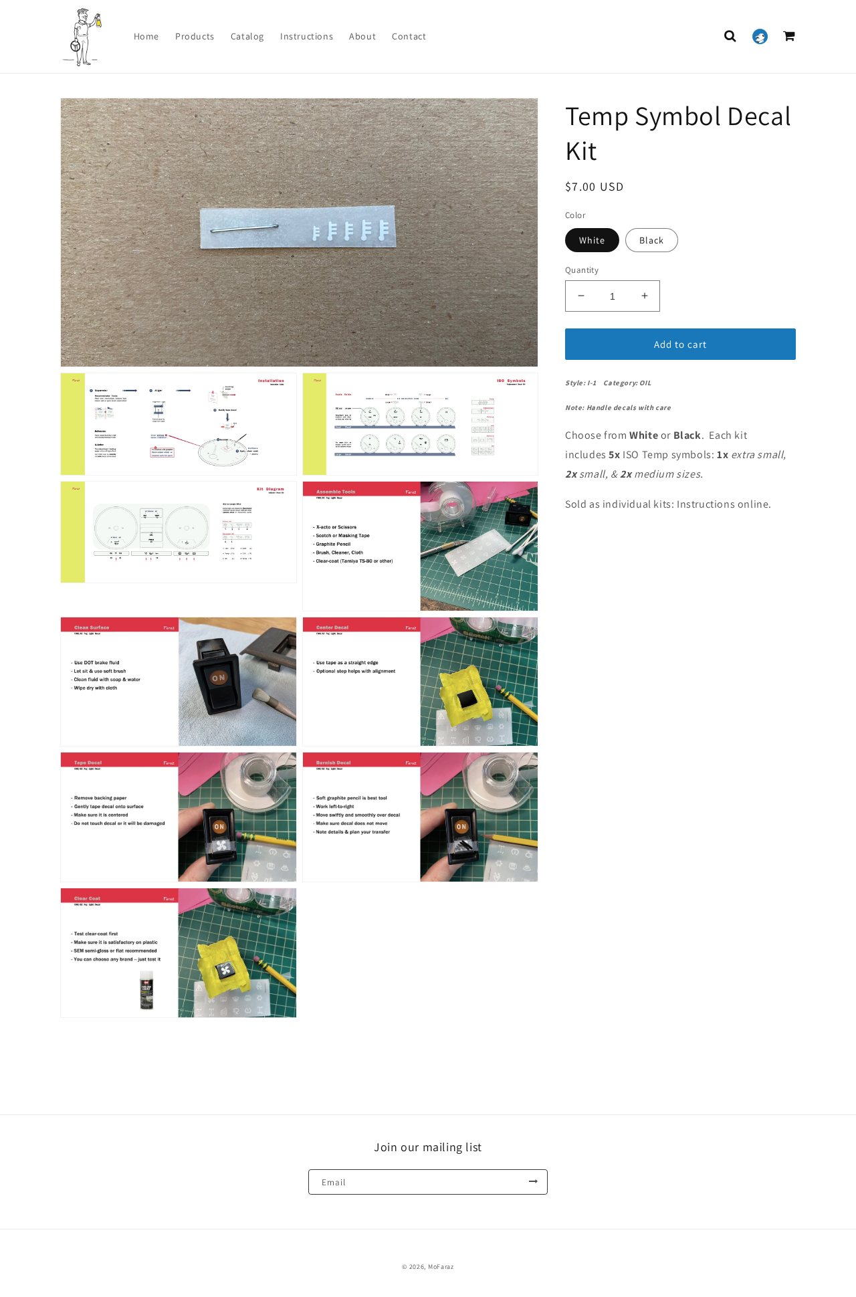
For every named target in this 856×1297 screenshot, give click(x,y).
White (592, 239)
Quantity (582, 269)
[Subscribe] (533, 1182)
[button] (730, 36)
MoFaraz (441, 1266)
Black (651, 239)
